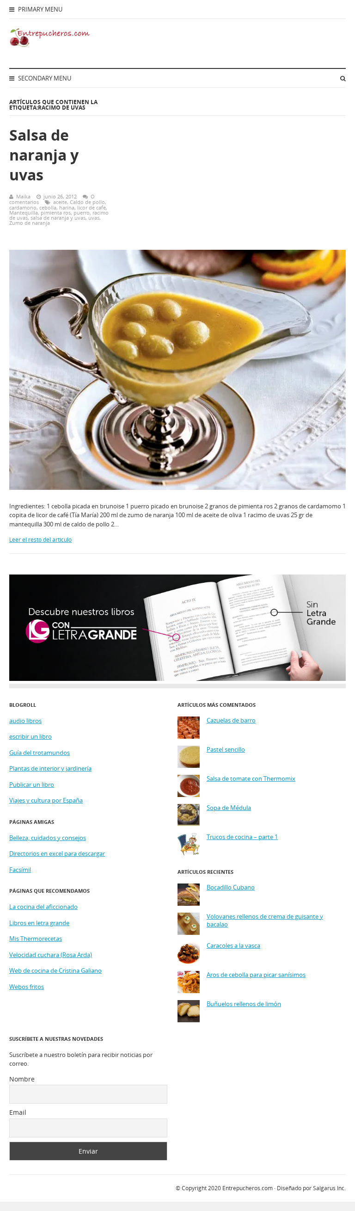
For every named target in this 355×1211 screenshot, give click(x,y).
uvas (93, 217)
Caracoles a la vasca (233, 946)
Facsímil (20, 869)
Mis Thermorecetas (35, 938)
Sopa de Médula (229, 808)
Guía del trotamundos (39, 752)
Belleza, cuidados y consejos (47, 838)
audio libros (25, 721)
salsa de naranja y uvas (58, 217)
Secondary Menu (44, 78)
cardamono (23, 207)
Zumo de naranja (29, 222)
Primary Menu (39, 9)
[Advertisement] (235, 173)
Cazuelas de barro (231, 720)
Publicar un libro (31, 784)
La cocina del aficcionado (43, 906)
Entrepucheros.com (247, 1188)
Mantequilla (23, 212)
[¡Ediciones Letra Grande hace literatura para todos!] (177, 678)
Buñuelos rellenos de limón (244, 1004)
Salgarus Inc (328, 1188)
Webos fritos (26, 986)
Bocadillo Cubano (231, 887)
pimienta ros (56, 212)
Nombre (22, 1079)
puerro (81, 212)
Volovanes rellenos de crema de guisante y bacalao (265, 921)
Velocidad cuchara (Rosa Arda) (50, 955)
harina (66, 207)
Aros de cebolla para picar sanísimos (256, 975)
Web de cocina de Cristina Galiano (55, 970)
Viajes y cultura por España (46, 800)
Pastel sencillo (226, 750)
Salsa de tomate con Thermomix (251, 779)
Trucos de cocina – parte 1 (242, 837)
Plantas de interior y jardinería (50, 768)
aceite (60, 201)
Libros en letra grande (39, 923)
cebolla (47, 207)
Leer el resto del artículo (40, 540)
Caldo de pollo (87, 201)
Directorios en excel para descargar (57, 853)
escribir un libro (30, 736)
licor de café (91, 207)
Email (17, 1112)
